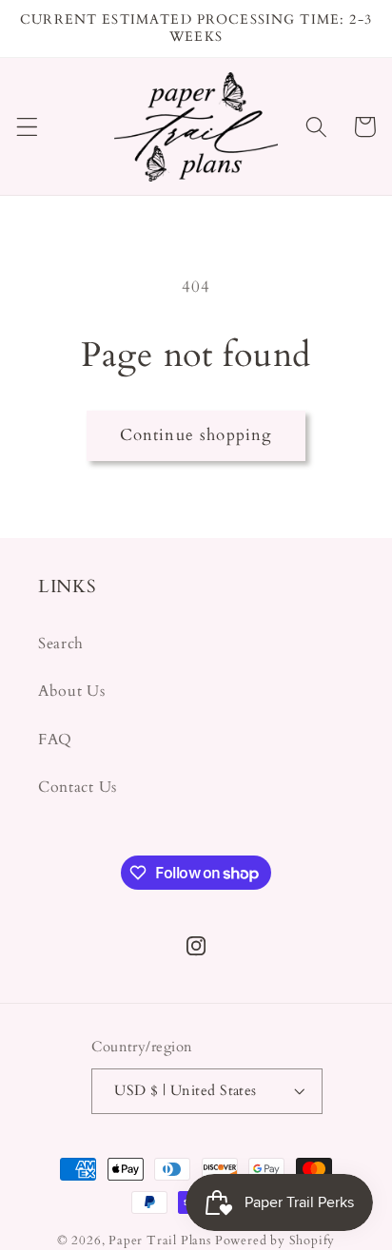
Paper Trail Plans (159, 1240)
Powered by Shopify (275, 1240)
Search (61, 643)
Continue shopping (196, 435)
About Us (72, 691)
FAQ (55, 739)
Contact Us (77, 787)
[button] (27, 127)
